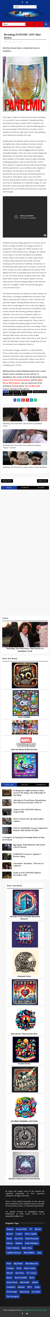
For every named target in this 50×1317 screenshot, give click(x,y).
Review (10, 1234)
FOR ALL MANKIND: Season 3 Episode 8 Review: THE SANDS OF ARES (30, 829)
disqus (9, 488)
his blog (15, 386)
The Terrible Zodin (32, 386)
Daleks (35, 1282)
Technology (12, 1292)
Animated (11, 1287)
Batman (19, 1243)
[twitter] (27, 2)
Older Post (42, 481)
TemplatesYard (29, 1310)
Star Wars (19, 1273)
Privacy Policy (41, 1310)
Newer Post (7, 481)
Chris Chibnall (13, 1248)
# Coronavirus (14, 392)
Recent (25, 785)
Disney (10, 1243)
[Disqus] (25, 520)
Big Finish (18, 1263)
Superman (24, 1292)
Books (9, 1238)
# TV (24, 394)
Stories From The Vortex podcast (16, 380)
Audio (37, 1287)
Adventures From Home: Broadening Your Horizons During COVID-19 (29, 801)
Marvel (10, 1273)
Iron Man (36, 1292)
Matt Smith (24, 1282)
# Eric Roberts (26, 392)
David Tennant (31, 1238)
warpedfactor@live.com (14, 1216)
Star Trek (19, 1238)
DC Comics (31, 1273)
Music (9, 1278)
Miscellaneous (31, 1263)
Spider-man (27, 1248)
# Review (17, 394)
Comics (19, 1234)
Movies (38, 1229)
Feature (10, 1229)
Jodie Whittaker (31, 1243)
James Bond (12, 1282)
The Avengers (13, 1296)
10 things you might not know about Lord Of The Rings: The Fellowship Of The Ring (29, 792)
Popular (9, 785)
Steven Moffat (21, 1278)
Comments (40, 785)
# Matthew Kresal (40, 392)
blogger (41, 488)
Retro (32, 1278)
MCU (29, 1287)
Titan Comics (29, 1268)
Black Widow (29, 1253)
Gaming (10, 1268)
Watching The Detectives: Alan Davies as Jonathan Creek (22, 424)
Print (9, 1263)
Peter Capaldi (30, 1234)
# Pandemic (8, 394)
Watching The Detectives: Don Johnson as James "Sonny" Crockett (22, 446)
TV (31, 1229)
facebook (25, 488)
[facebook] (22, 2)
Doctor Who (21, 1229)
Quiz (39, 1253)
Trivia (18, 1268)
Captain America (14, 1253)
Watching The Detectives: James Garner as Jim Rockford (25, 467)
